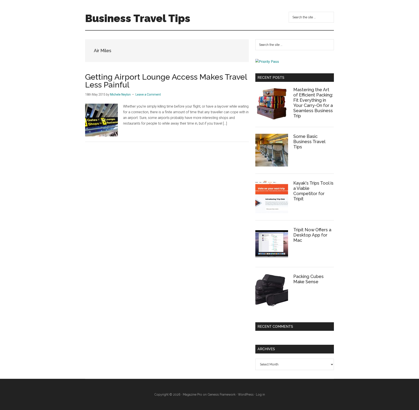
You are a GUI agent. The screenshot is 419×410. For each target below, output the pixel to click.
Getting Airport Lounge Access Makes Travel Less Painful (166, 80)
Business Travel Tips (137, 18)
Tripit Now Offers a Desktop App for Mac (312, 235)
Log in (260, 394)
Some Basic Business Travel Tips (309, 141)
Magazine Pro (192, 394)
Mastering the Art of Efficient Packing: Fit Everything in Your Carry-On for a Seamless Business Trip (313, 102)
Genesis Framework (221, 394)
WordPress (246, 394)
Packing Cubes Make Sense (308, 279)
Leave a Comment (148, 94)
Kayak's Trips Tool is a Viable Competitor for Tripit (313, 190)
